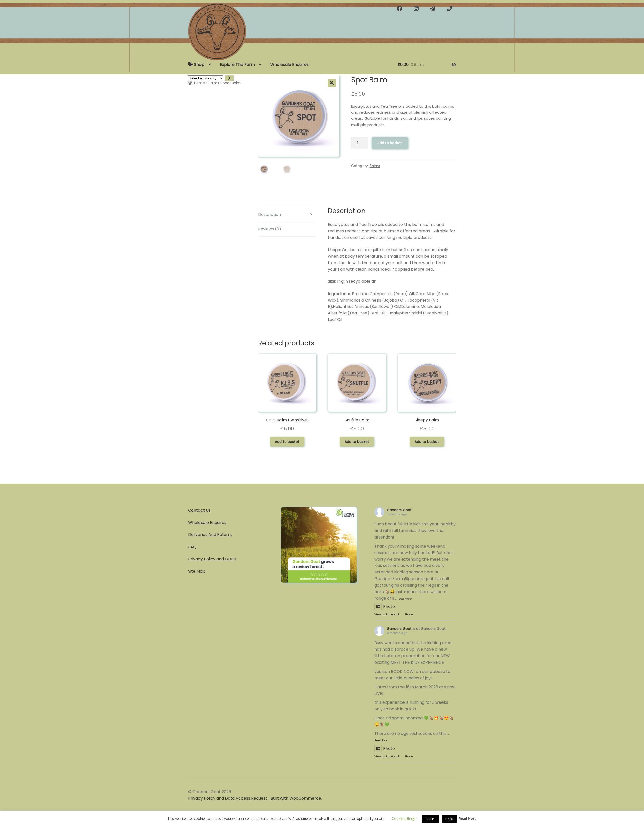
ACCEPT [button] (430, 819)
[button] (332, 83)
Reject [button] (449, 819)
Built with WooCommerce (296, 798)
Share (408, 614)
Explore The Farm (237, 64)
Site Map (196, 571)
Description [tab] (269, 214)
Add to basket (389, 142)
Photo (389, 606)
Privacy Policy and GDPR (212, 559)
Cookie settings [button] (403, 818)
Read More (467, 818)
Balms (214, 83)
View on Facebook (387, 614)
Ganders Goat (399, 509)
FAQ (192, 547)
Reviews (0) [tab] (269, 229)
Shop (198, 64)
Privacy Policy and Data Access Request (227, 798)
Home (199, 83)
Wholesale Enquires (289, 64)
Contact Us (199, 510)
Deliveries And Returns (210, 534)
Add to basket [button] (287, 441)
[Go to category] (229, 78)
